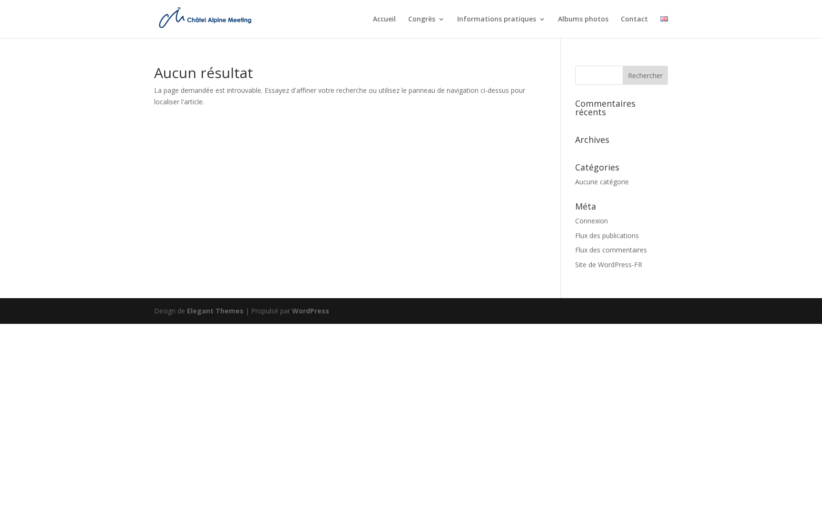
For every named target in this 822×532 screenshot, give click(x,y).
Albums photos (583, 19)
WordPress (310, 310)
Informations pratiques (496, 19)
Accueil (384, 19)
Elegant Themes (215, 310)
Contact (634, 19)
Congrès (421, 19)
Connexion (591, 220)
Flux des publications (607, 235)
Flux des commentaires (611, 249)
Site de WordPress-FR (608, 264)
